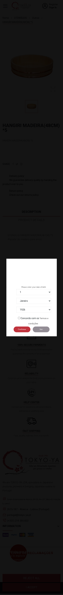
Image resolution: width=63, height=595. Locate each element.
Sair (41, 329)
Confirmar (22, 329)
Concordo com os (30, 318)
